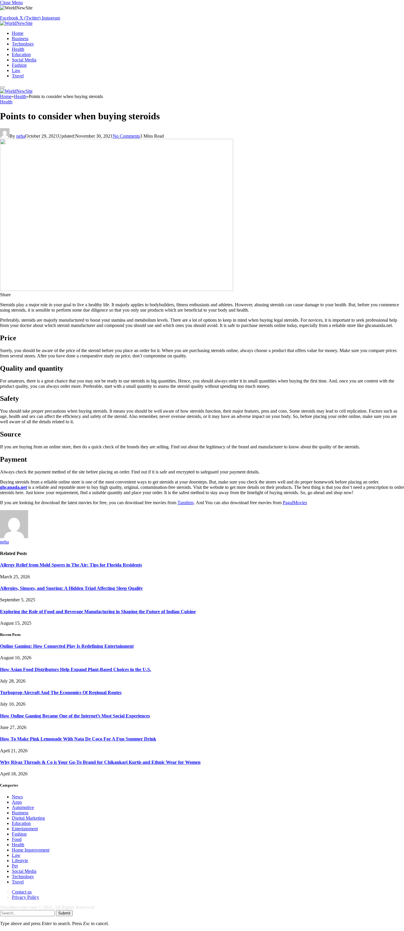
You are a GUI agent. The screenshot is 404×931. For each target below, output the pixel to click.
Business (20, 38)
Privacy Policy (25, 897)
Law (16, 70)
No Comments (126, 136)
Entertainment (25, 828)
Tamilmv (185, 502)
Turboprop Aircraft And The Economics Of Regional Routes (61, 692)
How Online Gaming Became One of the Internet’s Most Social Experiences (75, 715)
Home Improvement (30, 849)
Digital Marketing (28, 818)
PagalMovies (295, 502)
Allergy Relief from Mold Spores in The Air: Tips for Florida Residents (71, 564)
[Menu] (2, 87)
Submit (64, 913)
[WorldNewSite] (16, 23)
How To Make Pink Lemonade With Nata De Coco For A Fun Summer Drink (78, 738)
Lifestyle (20, 860)
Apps (17, 802)
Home (17, 33)
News (17, 796)
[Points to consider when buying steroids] (116, 289)
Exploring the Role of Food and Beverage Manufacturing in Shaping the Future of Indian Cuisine (98, 611)
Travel (18, 75)
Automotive (23, 807)
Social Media (24, 59)
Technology (23, 43)
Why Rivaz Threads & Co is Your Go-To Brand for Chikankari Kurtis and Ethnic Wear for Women (100, 762)
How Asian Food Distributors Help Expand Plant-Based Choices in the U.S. (75, 669)
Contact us (22, 891)
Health (18, 49)
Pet (15, 865)
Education (21, 54)
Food (17, 839)
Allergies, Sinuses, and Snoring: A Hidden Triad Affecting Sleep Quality (71, 588)
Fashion (19, 65)
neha (20, 136)
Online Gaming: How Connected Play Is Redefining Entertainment (67, 646)
